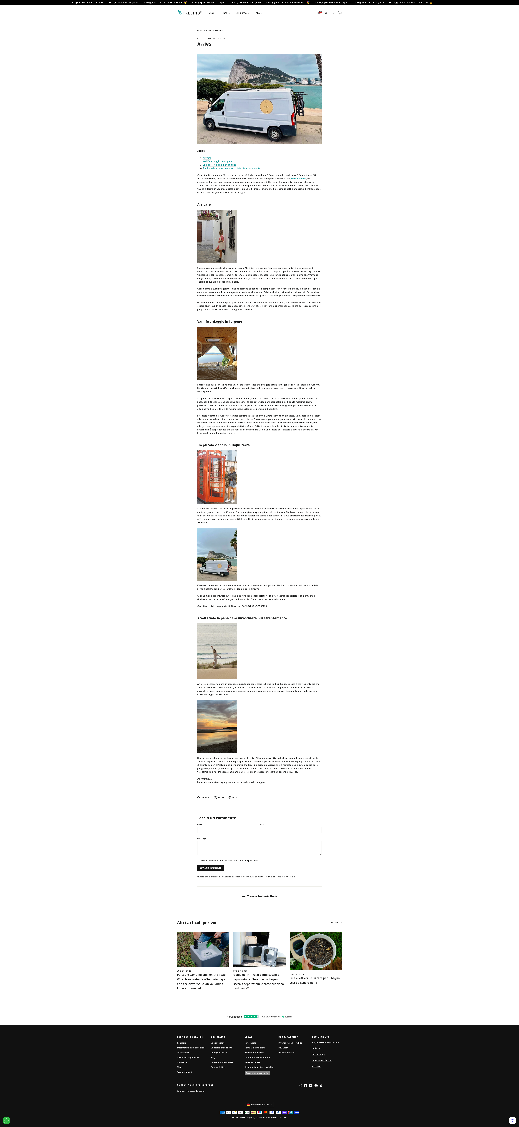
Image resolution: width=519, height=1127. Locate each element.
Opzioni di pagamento (188, 1057)
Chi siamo (241, 12)
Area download (184, 1072)
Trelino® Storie (210, 30)
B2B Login (283, 1047)
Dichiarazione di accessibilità (259, 1067)
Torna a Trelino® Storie (262, 896)
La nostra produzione (221, 1047)
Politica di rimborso (254, 1052)
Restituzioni (183, 1052)
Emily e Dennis (298, 178)
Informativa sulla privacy (257, 1057)
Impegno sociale (219, 1052)
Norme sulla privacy (252, 876)
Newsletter (182, 1062)
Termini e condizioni (255, 1047)
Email (262, 824)
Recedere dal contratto (257, 1072)
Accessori (316, 1066)
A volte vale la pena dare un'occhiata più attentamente (231, 168)
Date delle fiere (218, 1067)
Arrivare (207, 157)
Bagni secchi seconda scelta (191, 1090)
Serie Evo (316, 1048)
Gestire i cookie (252, 1062)
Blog (213, 1057)
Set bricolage (318, 1054)
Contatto (181, 1042)
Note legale (250, 1042)
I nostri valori (217, 1042)
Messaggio (201, 838)
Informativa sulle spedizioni (191, 1047)
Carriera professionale (222, 1062)
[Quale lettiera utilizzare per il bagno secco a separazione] (316, 951)
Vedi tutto (204, 38)
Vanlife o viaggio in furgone (217, 161)
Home (199, 30)
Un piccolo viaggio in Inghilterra (219, 164)
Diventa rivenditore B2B (290, 1042)
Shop (212, 12)
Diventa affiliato (286, 1052)
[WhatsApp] (6, 1120)
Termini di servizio (274, 876)
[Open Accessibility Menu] (512, 1120)
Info (225, 12)
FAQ (179, 1067)
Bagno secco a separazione (325, 1042)
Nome (199, 824)
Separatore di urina (322, 1060)
